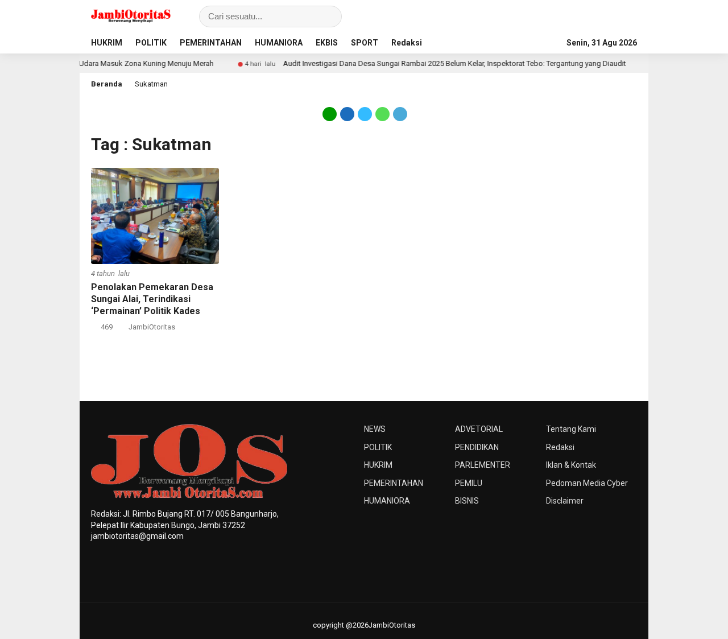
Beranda (106, 84)
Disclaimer (565, 500)
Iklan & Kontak (571, 464)
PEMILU (468, 483)
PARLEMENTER (482, 464)
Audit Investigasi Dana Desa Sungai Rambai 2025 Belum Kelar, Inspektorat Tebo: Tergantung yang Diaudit (441, 63)
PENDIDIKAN (477, 447)
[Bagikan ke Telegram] (399, 113)
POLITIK (151, 42)
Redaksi (406, 42)
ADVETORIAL (479, 429)
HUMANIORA (279, 42)
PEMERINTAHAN (211, 42)
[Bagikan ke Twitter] (365, 113)
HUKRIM (106, 42)
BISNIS (467, 500)
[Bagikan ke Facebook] (347, 113)
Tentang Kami (571, 429)
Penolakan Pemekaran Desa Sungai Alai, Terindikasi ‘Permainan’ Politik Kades (152, 299)
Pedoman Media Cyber (587, 483)
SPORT (364, 42)
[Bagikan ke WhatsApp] (382, 113)
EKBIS (327, 42)
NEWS (375, 429)
